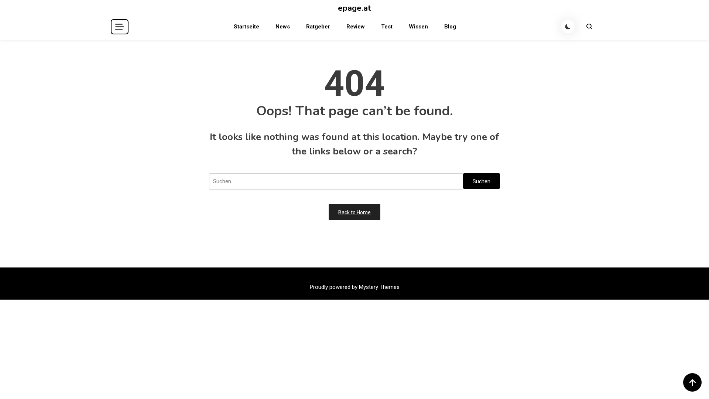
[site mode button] (568, 26)
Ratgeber (318, 26)
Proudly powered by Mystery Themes (355, 287)
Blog (450, 26)
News (282, 26)
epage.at (354, 8)
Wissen (418, 26)
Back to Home (354, 212)
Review (355, 26)
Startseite (246, 26)
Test (387, 26)
